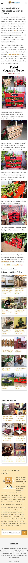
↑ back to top (14, 543)
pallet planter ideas (7, 261)
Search (3, 529)
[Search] (24, 532)
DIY (15, 30)
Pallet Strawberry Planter (13, 265)
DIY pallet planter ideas (13, 54)
